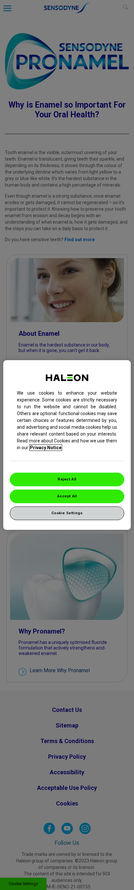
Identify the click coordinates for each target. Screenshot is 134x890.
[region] (66, 445)
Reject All (67, 479)
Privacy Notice (45, 447)
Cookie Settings (67, 513)
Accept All (67, 496)
